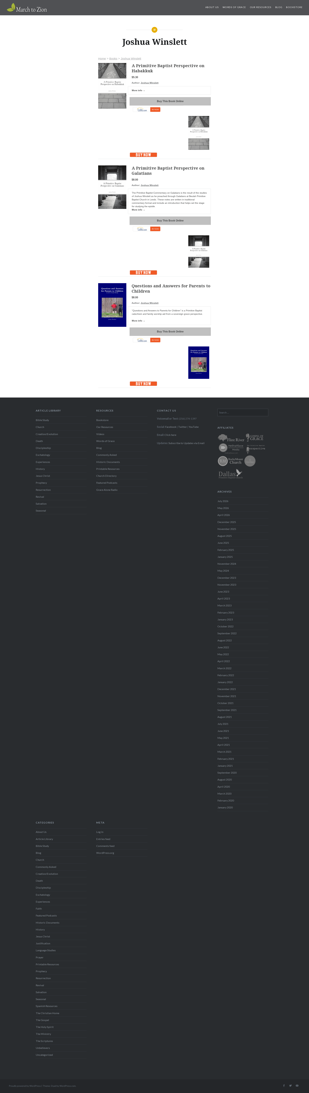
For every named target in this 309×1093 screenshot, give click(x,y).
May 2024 (223, 570)
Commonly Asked (106, 454)
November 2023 (226, 584)
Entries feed (103, 838)
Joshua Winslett (131, 58)
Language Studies (46, 950)
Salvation (41, 503)
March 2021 (224, 751)
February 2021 (225, 758)
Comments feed (105, 845)
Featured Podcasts (106, 482)
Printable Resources (108, 468)
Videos (100, 434)
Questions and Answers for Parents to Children (171, 288)
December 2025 (226, 521)
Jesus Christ (43, 475)
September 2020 (227, 772)
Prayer (39, 957)
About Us (212, 7)
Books (113, 58)
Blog (278, 7)
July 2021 (222, 723)
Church (40, 426)
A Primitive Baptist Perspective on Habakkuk (168, 68)
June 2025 (223, 542)
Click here (170, 434)
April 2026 (223, 514)
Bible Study (42, 420)
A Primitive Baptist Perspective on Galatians (168, 170)
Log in (99, 831)
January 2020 (225, 807)
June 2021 (223, 730)
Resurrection (43, 489)
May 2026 (223, 507)
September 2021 (227, 709)
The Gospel (42, 1019)
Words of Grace (234, 7)
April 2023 (223, 598)
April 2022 (223, 661)
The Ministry (43, 1033)
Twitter (182, 426)
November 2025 (226, 528)
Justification (43, 943)
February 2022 (225, 675)
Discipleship (43, 447)
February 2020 (225, 800)
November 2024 (226, 563)
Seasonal (41, 510)
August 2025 (224, 535)
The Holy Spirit (45, 1026)
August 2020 (224, 779)
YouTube (194, 426)
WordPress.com (68, 1085)
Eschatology (43, 454)
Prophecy (41, 482)
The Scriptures (44, 1040)
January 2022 (225, 682)
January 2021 (225, 765)
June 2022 (223, 647)
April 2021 (223, 744)
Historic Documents (108, 461)
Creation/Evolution (47, 434)
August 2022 (224, 640)
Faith (39, 908)
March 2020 (224, 793)
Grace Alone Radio (106, 489)
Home (102, 58)
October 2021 (225, 703)
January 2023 (225, 619)
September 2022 (227, 633)
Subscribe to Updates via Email (187, 443)
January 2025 (225, 556)
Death (39, 440)
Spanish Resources (46, 1005)
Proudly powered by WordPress (25, 1085)
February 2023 (225, 612)
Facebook (170, 426)
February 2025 (225, 549)
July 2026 (222, 501)
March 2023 (224, 605)
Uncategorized (44, 1054)
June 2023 (223, 591)
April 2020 (223, 786)
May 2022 (223, 654)
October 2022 (225, 626)
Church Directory (106, 475)
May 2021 (223, 737)
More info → (138, 90)
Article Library (44, 838)
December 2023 (226, 577)
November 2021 (226, 696)
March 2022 (224, 668)
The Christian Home (47, 1013)
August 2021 (224, 716)
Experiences (43, 461)
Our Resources (261, 7)
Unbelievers (43, 1047)
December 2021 (226, 688)
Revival (40, 496)
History (40, 468)
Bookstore (294, 7)
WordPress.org (105, 852)
